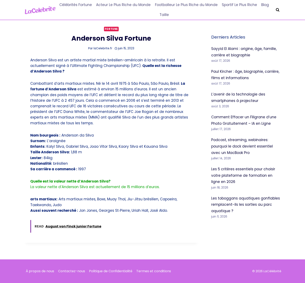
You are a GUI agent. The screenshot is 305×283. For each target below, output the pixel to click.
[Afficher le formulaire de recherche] (277, 10)
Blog (265, 4)
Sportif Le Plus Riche (239, 4)
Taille (164, 14)
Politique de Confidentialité (110, 271)
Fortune (111, 29)
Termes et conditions (153, 271)
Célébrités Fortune (75, 4)
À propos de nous (40, 271)
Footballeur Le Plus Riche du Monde (186, 4)
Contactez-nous (71, 271)
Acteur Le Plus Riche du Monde (123, 4)
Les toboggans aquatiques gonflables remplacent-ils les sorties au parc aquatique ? (245, 204)
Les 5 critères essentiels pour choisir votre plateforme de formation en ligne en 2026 (243, 175)
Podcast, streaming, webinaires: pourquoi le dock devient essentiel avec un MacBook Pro (242, 146)
